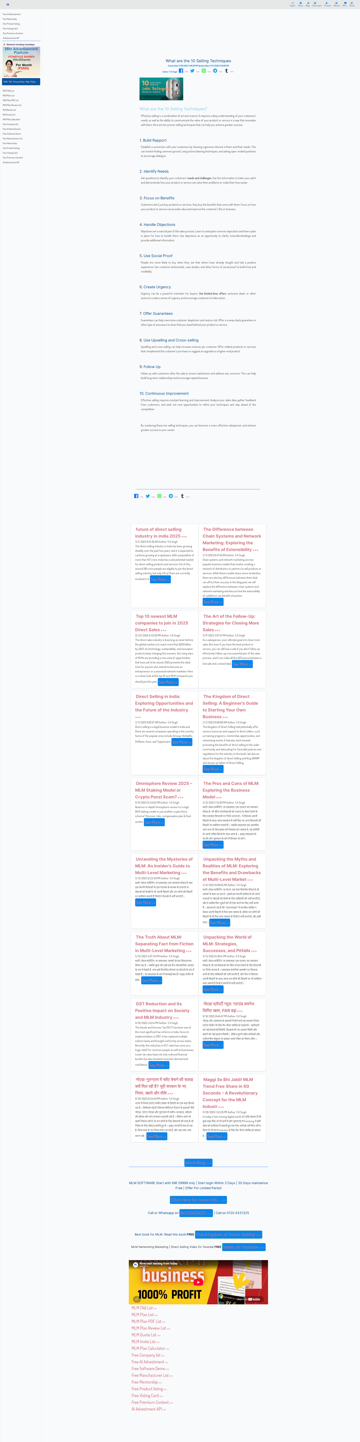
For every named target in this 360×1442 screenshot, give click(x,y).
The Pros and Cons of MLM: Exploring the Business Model (231, 790)
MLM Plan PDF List (11, 100)
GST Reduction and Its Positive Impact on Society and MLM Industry (162, 1010)
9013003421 (193, 1213)
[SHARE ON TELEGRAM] (217, 70)
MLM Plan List (8, 95)
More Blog (195, 1162)
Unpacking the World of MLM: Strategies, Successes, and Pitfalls (227, 944)
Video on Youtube (241, 1247)
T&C (10, 81)
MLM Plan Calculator (11, 119)
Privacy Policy (19, 81)
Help (28, 81)
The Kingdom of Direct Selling (226, 1234)
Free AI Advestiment (12, 14)
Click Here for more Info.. (196, 1199)
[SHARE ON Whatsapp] (206, 70)
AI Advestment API (11, 38)
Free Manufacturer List (12, 138)
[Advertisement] (180, 21)
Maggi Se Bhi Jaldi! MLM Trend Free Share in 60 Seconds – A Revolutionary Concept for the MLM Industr (230, 1093)
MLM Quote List (9, 109)
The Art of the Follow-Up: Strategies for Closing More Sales (231, 623)
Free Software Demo (12, 133)
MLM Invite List (9, 114)
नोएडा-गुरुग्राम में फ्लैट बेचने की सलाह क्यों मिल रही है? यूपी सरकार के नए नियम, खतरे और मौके (164, 1086)
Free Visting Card (10, 28)
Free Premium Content (13, 33)
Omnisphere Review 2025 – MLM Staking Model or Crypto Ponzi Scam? (163, 790)
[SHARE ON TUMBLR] (228, 70)
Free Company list (10, 124)
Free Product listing (11, 23)
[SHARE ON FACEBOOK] (183, 70)
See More (159, 579)
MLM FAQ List (8, 90)
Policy (33, 81)
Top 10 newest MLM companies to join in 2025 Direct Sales (161, 623)
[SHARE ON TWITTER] (194, 70)
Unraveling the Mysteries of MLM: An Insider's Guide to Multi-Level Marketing (164, 866)
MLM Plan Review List (12, 105)
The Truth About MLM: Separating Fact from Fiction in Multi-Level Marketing (164, 944)
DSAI (5, 81)
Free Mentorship (10, 19)
